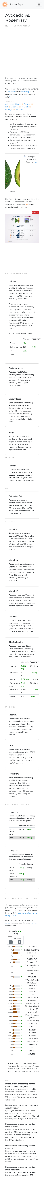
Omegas (9, 110)
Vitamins (14, 107)
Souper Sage (16, 4)
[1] (9, 96)
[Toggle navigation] (39, 4)
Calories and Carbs (13, 104)
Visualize (19, 110)
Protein (27, 104)
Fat (6, 107)
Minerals (25, 107)
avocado (11, 92)
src (17, 192)
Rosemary (30, 162)
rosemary (25, 92)
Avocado (11, 192)
